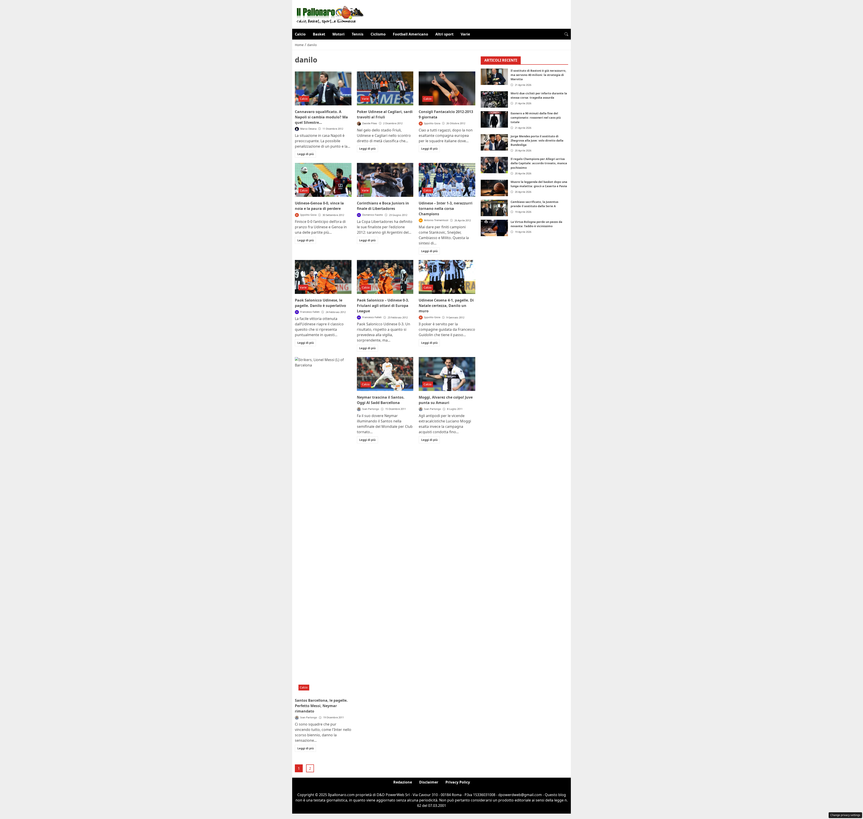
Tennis (357, 34)
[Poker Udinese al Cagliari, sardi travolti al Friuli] (385, 88)
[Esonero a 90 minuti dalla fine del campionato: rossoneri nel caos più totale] (494, 119)
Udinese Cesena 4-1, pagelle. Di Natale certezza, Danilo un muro (446, 305)
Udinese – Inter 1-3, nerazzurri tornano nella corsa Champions (445, 208)
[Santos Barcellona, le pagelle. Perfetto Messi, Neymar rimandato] (323, 525)
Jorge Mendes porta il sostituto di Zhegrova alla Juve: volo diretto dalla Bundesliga (537, 140)
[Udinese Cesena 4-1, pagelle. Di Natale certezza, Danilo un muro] (447, 277)
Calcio (300, 34)
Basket (319, 34)
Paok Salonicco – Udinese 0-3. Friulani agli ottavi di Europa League (383, 305)
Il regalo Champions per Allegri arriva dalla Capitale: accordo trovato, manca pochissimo (539, 163)
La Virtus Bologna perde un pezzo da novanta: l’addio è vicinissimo (536, 224)
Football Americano (410, 34)
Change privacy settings (845, 815)
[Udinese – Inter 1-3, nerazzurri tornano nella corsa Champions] (447, 180)
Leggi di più (305, 154)
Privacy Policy (457, 782)
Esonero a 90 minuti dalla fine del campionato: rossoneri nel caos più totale (536, 117)
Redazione (402, 782)
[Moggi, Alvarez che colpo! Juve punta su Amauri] (447, 374)
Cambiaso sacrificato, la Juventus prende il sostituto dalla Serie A (534, 204)
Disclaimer (428, 782)
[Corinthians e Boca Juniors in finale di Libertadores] (385, 180)
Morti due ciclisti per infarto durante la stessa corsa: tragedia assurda (539, 95)
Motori (338, 34)
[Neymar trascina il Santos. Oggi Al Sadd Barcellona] (385, 374)
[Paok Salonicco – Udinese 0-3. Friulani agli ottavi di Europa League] (385, 277)
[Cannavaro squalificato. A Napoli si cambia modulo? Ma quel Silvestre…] (323, 88)
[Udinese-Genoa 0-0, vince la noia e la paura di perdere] (323, 180)
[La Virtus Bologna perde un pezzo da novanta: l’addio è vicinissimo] (494, 228)
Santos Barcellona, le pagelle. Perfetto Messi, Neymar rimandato (321, 706)
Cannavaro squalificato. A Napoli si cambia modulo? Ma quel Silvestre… (321, 117)
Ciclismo (378, 34)
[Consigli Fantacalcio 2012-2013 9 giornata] (447, 88)
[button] (566, 34)
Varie (465, 34)
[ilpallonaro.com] (329, 13)
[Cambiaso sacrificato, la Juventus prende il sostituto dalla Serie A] (494, 208)
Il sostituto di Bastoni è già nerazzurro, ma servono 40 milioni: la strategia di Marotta (538, 75)
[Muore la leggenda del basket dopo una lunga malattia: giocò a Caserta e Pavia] (494, 188)
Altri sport (444, 34)
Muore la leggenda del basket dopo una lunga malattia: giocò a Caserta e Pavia (539, 184)
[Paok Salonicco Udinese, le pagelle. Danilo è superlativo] (323, 277)
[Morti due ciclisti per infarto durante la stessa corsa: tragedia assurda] (494, 99)
